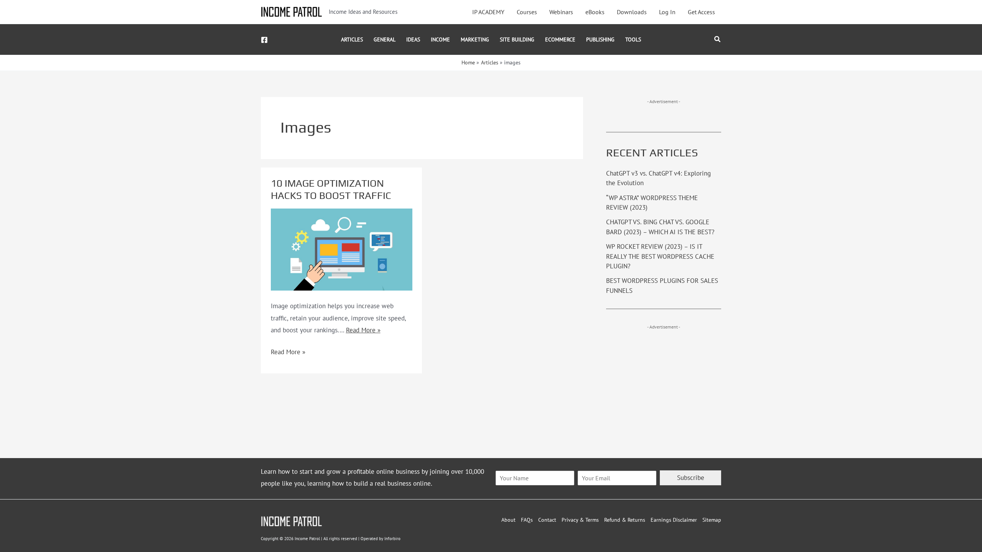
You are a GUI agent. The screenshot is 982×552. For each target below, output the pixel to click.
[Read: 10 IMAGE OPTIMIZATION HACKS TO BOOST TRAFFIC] (341, 249)
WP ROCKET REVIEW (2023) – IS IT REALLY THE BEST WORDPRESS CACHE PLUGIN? (660, 256)
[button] (717, 39)
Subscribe (690, 477)
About (508, 519)
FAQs (527, 519)
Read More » (363, 330)
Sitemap (711, 519)
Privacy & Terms (580, 519)
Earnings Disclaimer (674, 519)
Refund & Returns (624, 519)
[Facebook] (264, 39)
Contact (547, 519)
